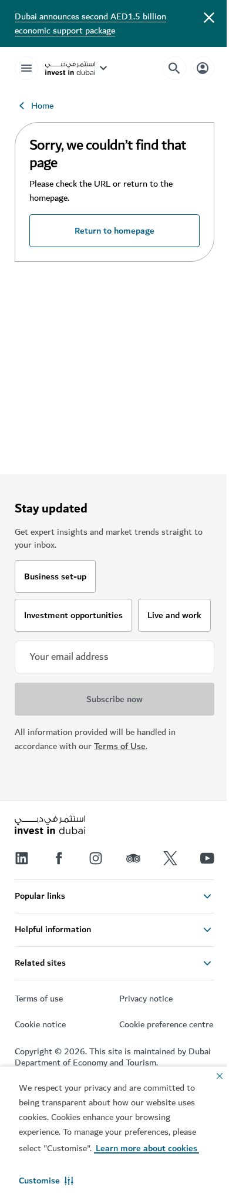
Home (42, 106)
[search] (174, 68)
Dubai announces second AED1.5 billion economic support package (90, 23)
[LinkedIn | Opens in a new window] (22, 858)
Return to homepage (114, 230)
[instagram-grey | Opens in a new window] (96, 858)
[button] (46, 1180)
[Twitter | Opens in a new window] (170, 858)
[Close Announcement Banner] (209, 16)
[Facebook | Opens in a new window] (59, 858)
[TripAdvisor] (133, 858)
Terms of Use (120, 746)
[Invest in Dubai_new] (50, 826)
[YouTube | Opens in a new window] (207, 858)
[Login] (202, 68)
